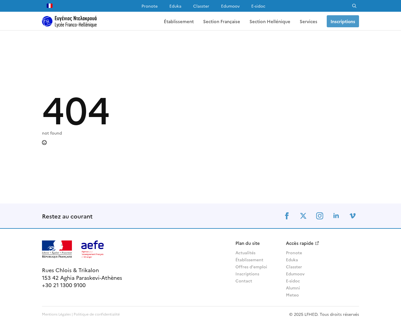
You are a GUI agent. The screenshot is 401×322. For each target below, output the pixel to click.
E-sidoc (258, 6)
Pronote (149, 6)
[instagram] (319, 215)
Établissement (179, 21)
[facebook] (286, 215)
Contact (243, 281)
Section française (221, 21)
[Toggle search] (354, 6)
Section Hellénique (270, 21)
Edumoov (230, 6)
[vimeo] (352, 215)
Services (308, 21)
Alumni (293, 288)
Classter (201, 6)
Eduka (175, 6)
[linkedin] (336, 215)
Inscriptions (247, 274)
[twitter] (303, 215)
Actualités (245, 252)
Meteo (292, 295)
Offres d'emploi (251, 267)
